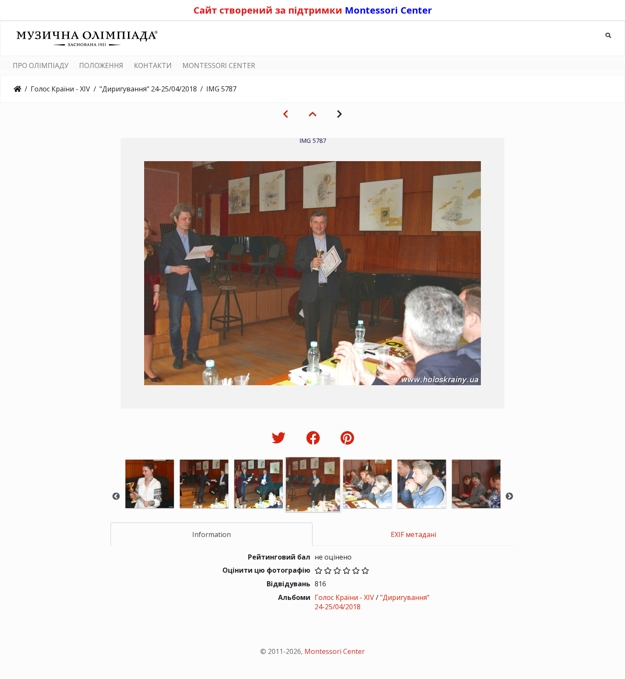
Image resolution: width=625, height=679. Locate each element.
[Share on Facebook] (315, 437)
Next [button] (509, 496)
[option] (149, 495)
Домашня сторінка (17, 89)
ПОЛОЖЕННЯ (101, 65)
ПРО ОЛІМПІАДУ (40, 65)
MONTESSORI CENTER (218, 65)
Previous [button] (116, 496)
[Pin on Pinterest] (347, 437)
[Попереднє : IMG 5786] (285, 114)
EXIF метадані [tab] (413, 534)
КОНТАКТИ (153, 65)
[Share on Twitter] (280, 437)
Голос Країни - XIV (60, 89)
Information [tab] (211, 534)
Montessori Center (388, 9)
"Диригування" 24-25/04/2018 (148, 89)
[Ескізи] (312, 114)
